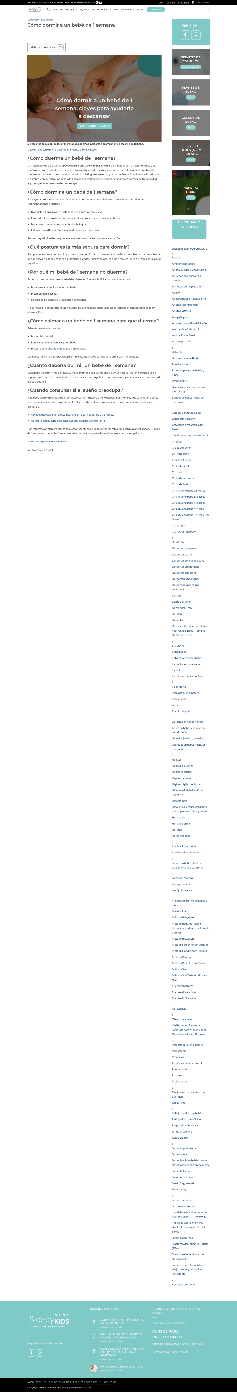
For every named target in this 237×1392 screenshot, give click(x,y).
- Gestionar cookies (81, 1387)
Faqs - (31, 1343)
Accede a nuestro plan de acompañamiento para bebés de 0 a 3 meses (72, 414)
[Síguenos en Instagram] (193, 2)
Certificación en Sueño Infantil (170, 1351)
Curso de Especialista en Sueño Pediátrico (177, 1343)
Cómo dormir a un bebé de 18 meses (121, 1366)
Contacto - (42, 1343)
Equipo (84, 9)
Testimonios (99, 9)
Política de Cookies (85, 1382)
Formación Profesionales (126, 9)
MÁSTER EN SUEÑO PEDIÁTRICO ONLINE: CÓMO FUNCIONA (121, 1335)
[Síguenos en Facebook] (185, 35)
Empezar (155, 9)
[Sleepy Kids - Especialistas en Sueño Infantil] (34, 9)
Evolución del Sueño (40, 20)
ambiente (56, 348)
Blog (161, 2)
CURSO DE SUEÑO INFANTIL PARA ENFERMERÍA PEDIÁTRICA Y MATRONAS (122, 1352)
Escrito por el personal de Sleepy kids (47, 441)
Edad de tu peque (63, 9)
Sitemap (66, 1387)
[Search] (48, 9)
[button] (178, 2)
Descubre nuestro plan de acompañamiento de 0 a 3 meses (62, 149)
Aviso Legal (34, 1382)
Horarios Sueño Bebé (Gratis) (169, 1322)
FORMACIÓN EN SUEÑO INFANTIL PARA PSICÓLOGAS (122, 1321)
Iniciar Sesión (203, 2)
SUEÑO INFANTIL (86, 2)
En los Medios (107, 1382)
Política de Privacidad (57, 1382)
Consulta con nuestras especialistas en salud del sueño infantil (68, 420)
